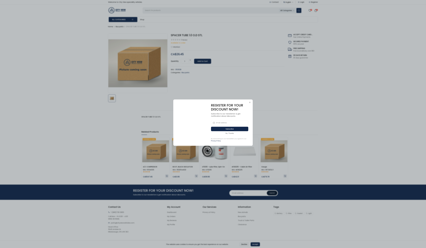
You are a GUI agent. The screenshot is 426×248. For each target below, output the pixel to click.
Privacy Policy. (216, 141)
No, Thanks (230, 133)
